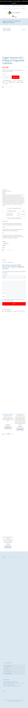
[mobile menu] (26, 13)
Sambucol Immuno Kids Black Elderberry (20, 415)
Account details (8, 666)
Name (3, 293)
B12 (14, 82)
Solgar (18, 82)
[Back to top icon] (14, 697)
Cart (21, 8)
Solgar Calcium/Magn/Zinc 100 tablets (8, 537)
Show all (23, 29)
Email (3, 296)
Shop (10, 8)
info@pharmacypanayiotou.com (18, 5)
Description (4, 189)
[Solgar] (7, 137)
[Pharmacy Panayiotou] (14, 13)
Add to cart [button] (7, 427)
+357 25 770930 (7, 5)
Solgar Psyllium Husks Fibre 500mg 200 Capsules (8, 415)
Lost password (8, 673)
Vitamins (4, 82)
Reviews (4, 193)
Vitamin (21, 82)
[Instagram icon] (14, 703)
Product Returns (16, 8)
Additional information (6, 191)
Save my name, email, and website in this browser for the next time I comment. (13, 300)
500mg (11, 82)
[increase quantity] (9, 77)
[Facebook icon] (13, 703)
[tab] (14, 190)
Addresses (7, 670)
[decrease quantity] (4, 77)
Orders (6, 668)
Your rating (4, 274)
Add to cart (15, 77)
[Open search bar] (23, 8)
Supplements (20, 80)
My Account (6, 8)
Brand (3, 192)
